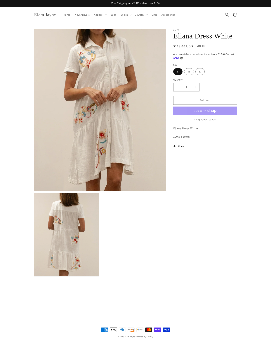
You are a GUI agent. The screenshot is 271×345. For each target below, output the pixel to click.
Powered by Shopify (144, 336)
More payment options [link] (205, 119)
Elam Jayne (130, 336)
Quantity (178, 79)
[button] (100, 15)
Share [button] (181, 146)
